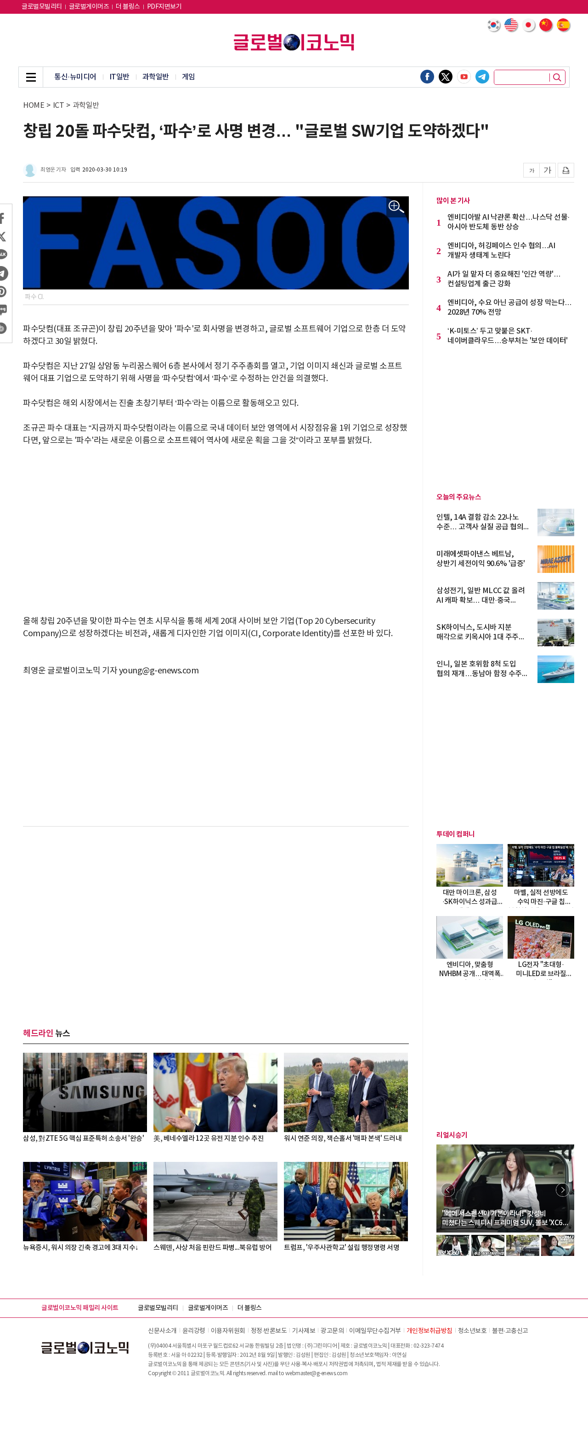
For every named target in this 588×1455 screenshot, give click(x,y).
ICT (58, 105)
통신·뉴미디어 (75, 77)
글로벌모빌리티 (42, 7)
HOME (33, 105)
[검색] (557, 77)
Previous (448, 1190)
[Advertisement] (216, 525)
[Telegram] (482, 76)
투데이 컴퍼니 (455, 834)
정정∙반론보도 (269, 1331)
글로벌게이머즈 (89, 7)
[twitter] (445, 76)
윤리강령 (193, 1331)
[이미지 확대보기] (396, 207)
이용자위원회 (228, 1331)
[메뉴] (31, 77)
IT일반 (119, 77)
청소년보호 (472, 1331)
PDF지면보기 (164, 7)
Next (563, 1190)
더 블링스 (128, 7)
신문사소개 (162, 1331)
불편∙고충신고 (510, 1331)
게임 (188, 77)
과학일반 (155, 77)
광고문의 (332, 1331)
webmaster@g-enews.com (316, 1374)
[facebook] (427, 76)
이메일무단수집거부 (375, 1331)
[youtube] (464, 76)
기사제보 (303, 1331)
